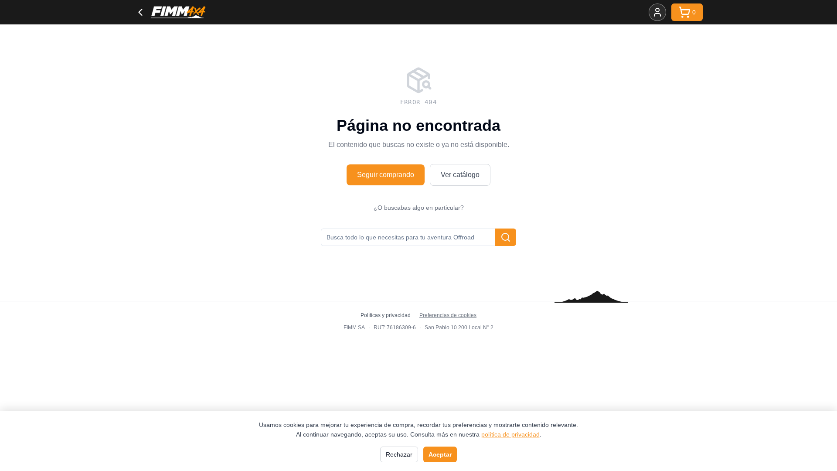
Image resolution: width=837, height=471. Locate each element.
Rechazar (399, 454)
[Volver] (140, 12)
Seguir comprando (385, 174)
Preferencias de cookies (447, 315)
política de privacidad (510, 434)
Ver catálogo (460, 174)
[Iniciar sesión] (657, 12)
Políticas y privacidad (386, 315)
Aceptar (440, 454)
